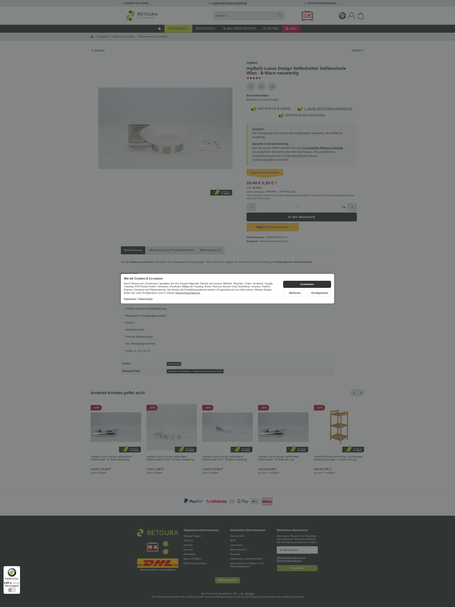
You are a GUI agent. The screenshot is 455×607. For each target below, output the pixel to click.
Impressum (130, 298)
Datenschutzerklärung (187, 293)
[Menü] (18, 568)
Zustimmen (307, 284)
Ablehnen (295, 293)
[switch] (11, 590)
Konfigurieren (319, 293)
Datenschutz (146, 298)
